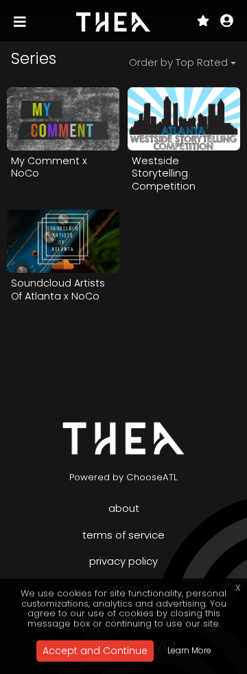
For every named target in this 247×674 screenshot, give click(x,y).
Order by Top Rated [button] (178, 62)
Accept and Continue (95, 651)
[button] (227, 22)
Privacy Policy (123, 561)
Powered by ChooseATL (123, 477)
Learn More (189, 650)
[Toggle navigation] (21, 22)
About (123, 508)
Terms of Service (123, 535)
